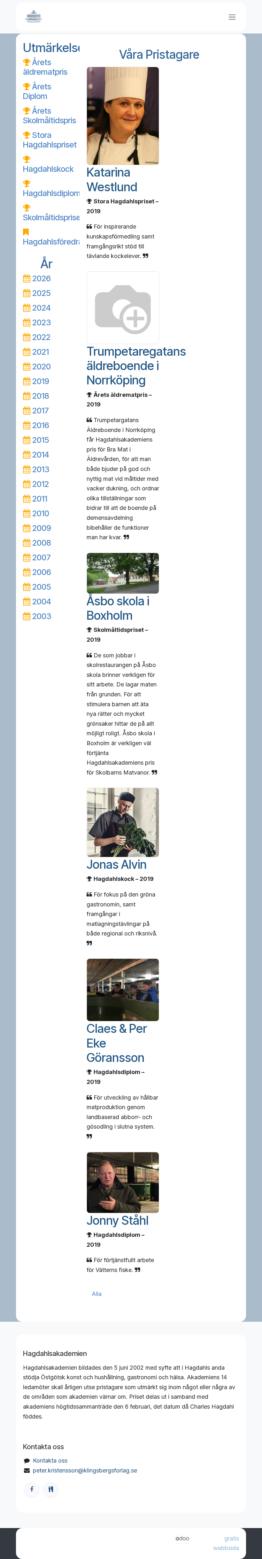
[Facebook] (31, 1489)
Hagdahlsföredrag (55, 241)
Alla (97, 1293)
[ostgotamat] (50, 1489)
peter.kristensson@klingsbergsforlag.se (85, 1470)
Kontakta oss (50, 1460)
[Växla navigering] (232, 17)
